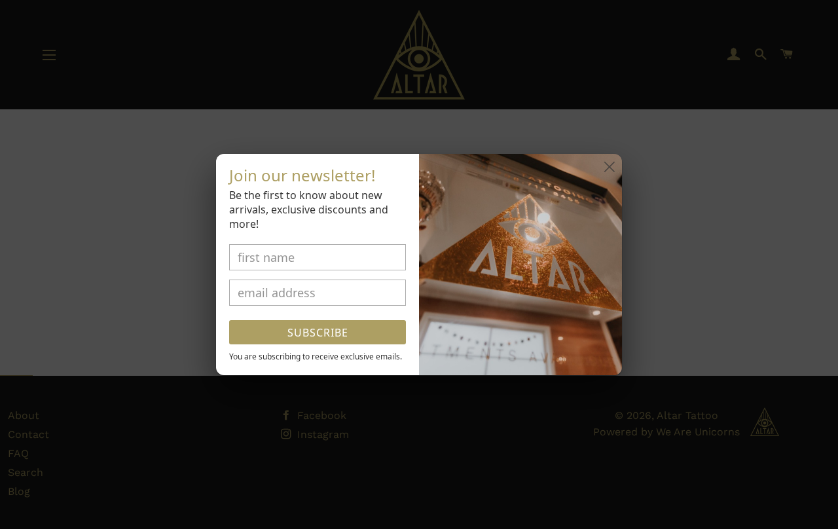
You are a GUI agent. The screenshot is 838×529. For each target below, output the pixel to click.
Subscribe (317, 332)
